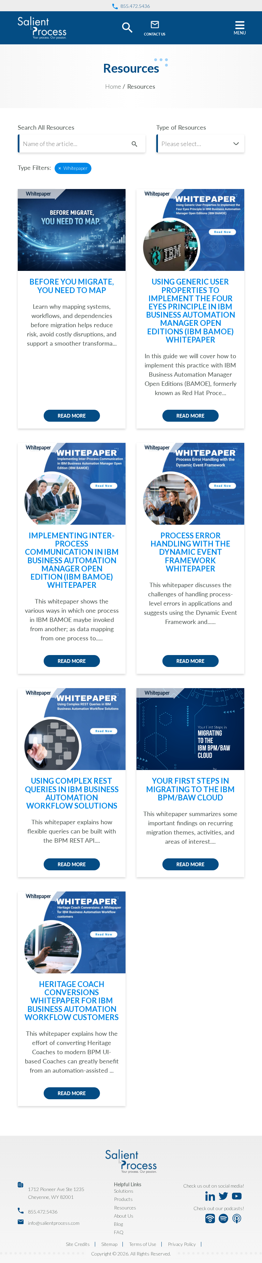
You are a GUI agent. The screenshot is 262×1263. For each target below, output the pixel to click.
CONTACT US (154, 34)
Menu (240, 32)
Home (113, 86)
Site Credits (78, 1244)
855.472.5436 (42, 1212)
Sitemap (109, 1244)
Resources (125, 1207)
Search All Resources (46, 127)
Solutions (123, 1191)
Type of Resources (181, 127)
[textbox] (200, 143)
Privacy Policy (182, 1244)
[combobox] (200, 143)
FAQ (118, 1232)
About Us (123, 1216)
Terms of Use (142, 1244)
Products (123, 1199)
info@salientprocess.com (53, 1223)
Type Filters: (34, 167)
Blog (118, 1224)
